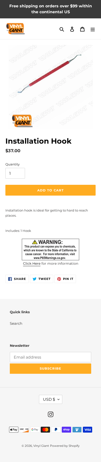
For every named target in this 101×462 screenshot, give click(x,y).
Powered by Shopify (65, 446)
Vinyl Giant (41, 446)
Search (16, 323)
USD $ (49, 399)
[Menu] (93, 29)
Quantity (12, 164)
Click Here (31, 263)
